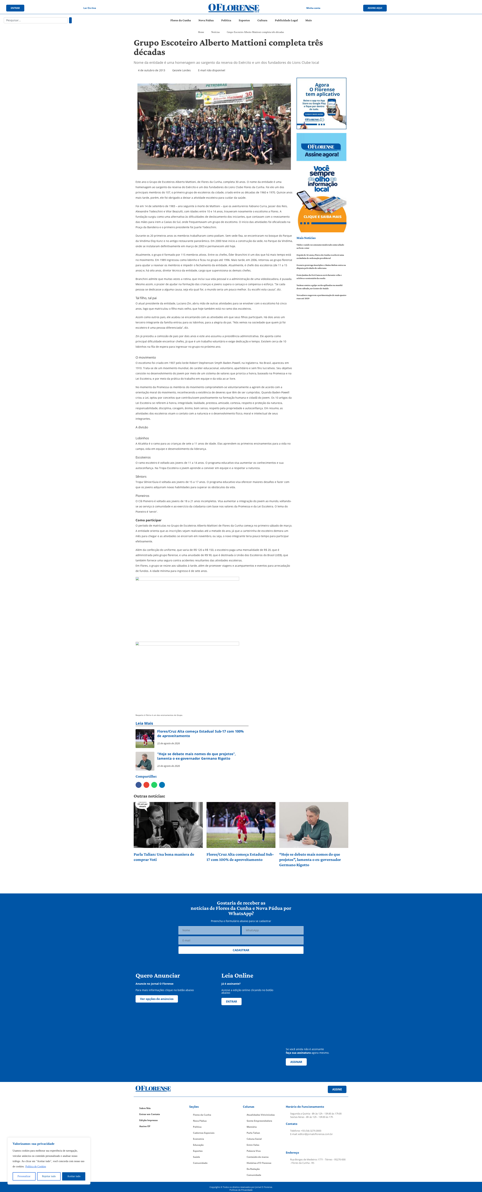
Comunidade (200, 1163)
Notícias (215, 32)
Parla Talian (253, 1132)
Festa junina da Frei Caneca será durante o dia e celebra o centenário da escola (319, 277)
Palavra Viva (254, 1150)
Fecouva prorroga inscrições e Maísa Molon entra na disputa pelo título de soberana (321, 267)
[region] (49, 1160)
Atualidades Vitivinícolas (261, 1114)
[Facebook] (430, 8)
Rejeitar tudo (49, 1176)
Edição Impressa (148, 1120)
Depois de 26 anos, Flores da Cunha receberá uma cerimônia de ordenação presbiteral (320, 256)
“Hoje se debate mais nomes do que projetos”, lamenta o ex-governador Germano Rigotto (310, 859)
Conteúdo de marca (257, 1157)
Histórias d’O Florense (259, 1163)
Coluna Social (254, 1138)
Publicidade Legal (286, 20)
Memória (252, 1126)
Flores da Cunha (180, 20)
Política (226, 20)
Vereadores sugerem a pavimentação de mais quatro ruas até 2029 (321, 297)
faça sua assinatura (298, 1052)
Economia (198, 1138)
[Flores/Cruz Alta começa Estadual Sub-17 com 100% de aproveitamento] (241, 825)
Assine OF (144, 1126)
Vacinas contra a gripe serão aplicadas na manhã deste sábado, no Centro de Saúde (319, 287)
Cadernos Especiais (203, 1132)
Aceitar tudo (73, 1176)
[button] (139, 785)
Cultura (262, 20)
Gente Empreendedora (259, 1120)
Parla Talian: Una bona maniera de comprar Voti (164, 857)
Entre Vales (253, 1144)
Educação (198, 1144)
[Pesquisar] (70, 20)
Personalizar (24, 1176)
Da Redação (253, 1169)
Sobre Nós (145, 1108)
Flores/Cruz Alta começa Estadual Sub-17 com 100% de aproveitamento (240, 857)
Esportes (244, 20)
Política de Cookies (35, 1166)
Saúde (196, 1157)
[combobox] (36, 20)
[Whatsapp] (453, 8)
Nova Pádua (206, 20)
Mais (308, 20)
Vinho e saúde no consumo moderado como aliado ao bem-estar (320, 246)
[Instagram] (438, 8)
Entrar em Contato (149, 1114)
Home (201, 32)
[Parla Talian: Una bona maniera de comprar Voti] (168, 825)
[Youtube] (445, 8)
